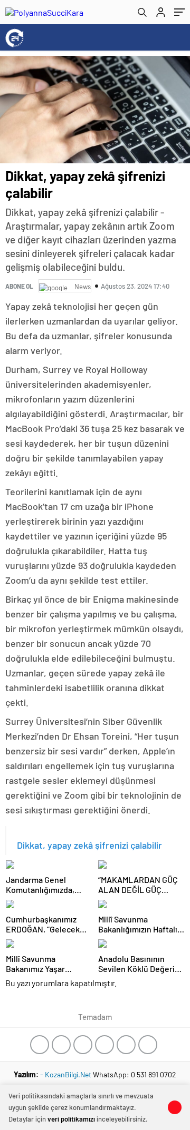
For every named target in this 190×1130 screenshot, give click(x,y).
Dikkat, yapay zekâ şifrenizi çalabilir (89, 845)
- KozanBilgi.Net (66, 1074)
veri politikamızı (71, 1119)
